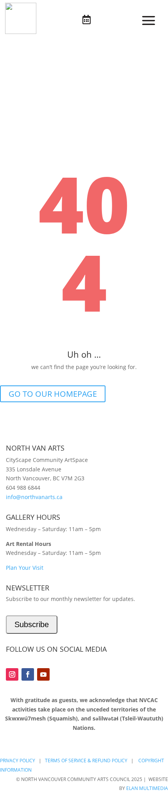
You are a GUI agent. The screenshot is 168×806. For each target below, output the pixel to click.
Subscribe (31, 624)
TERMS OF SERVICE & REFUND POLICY (86, 760)
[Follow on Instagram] (12, 674)
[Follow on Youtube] (43, 674)
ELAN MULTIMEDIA (147, 788)
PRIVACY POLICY (17, 760)
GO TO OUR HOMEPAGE (53, 394)
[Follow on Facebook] (27, 674)
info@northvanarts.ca (34, 497)
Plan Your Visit (24, 567)
